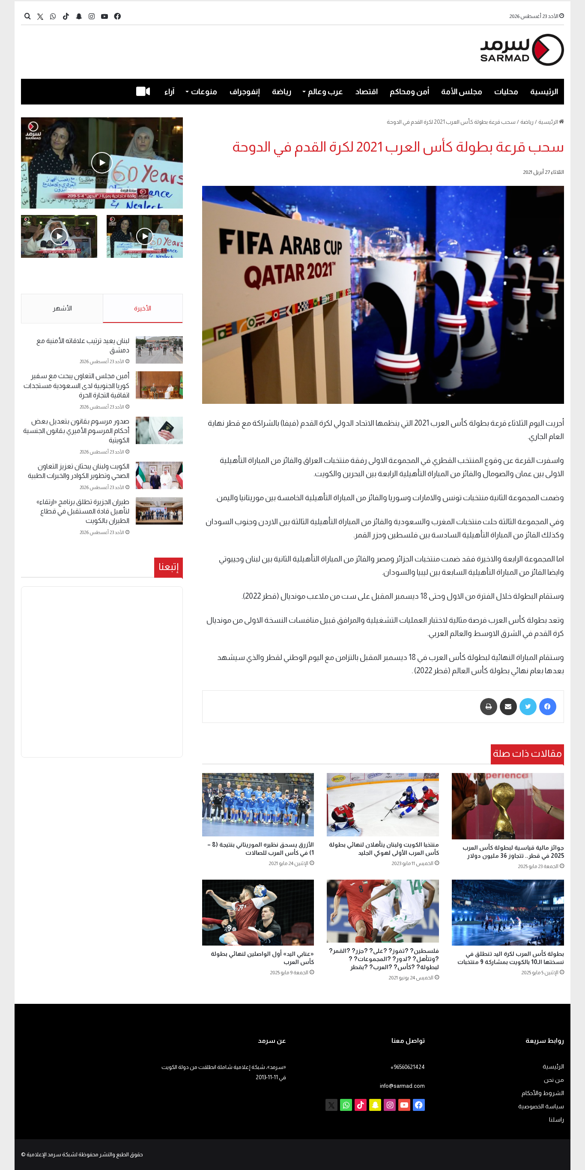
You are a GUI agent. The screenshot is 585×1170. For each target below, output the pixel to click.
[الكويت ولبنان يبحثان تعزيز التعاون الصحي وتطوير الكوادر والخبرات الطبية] (159, 475)
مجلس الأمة (461, 91)
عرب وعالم (325, 91)
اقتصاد (366, 91)
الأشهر (62, 308)
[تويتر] (528, 706)
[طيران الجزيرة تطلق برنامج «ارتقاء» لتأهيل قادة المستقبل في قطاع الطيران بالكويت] (159, 511)
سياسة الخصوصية (541, 1106)
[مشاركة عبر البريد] (508, 706)
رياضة (281, 91)
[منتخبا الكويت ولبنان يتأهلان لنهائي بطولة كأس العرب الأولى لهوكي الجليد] (383, 804)
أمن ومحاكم (409, 91)
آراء (169, 91)
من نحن (554, 1080)
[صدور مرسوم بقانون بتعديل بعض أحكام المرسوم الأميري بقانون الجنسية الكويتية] (159, 431)
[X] (40, 16)
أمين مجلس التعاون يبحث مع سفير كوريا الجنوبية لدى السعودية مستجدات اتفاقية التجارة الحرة (76, 385)
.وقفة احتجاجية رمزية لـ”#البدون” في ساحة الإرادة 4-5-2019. (146, 276)
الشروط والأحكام (543, 1093)
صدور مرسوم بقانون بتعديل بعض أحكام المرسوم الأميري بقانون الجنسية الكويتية (76, 431)
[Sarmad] (522, 50)
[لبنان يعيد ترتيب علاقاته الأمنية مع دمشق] (159, 350)
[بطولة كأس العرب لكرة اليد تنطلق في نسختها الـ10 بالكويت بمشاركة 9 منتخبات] (508, 913)
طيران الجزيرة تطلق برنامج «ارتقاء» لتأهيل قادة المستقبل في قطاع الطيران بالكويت (82, 511)
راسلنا (556, 1119)
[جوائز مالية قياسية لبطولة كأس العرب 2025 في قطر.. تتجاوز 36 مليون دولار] (508, 806)
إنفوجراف (245, 91)
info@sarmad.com (402, 1086)
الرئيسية (544, 91)
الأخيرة (142, 308)
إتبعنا (168, 566)
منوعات (204, 91)
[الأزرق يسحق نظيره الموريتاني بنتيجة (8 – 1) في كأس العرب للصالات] (258, 804)
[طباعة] (488, 706)
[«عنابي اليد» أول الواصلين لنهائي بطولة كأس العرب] (258, 913)
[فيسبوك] (547, 706)
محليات (506, 91)
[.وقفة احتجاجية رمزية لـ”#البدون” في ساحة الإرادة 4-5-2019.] (102, 163)
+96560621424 (408, 1067)
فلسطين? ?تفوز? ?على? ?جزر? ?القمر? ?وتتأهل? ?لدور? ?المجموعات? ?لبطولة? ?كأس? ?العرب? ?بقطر (384, 958)
